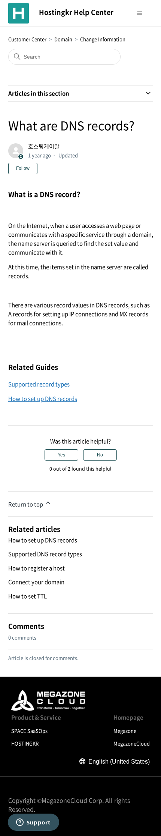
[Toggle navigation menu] (140, 13)
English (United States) (119, 761)
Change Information (102, 39)
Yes (61, 455)
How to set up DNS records (42, 398)
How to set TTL (27, 596)
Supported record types (39, 384)
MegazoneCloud (131, 743)
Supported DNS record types (45, 554)
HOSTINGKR (25, 743)
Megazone (124, 730)
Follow (23, 168)
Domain (63, 39)
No (100, 455)
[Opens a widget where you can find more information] (33, 823)
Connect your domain (36, 582)
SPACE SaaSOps (29, 730)
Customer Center (27, 39)
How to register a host (36, 568)
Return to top (26, 504)
